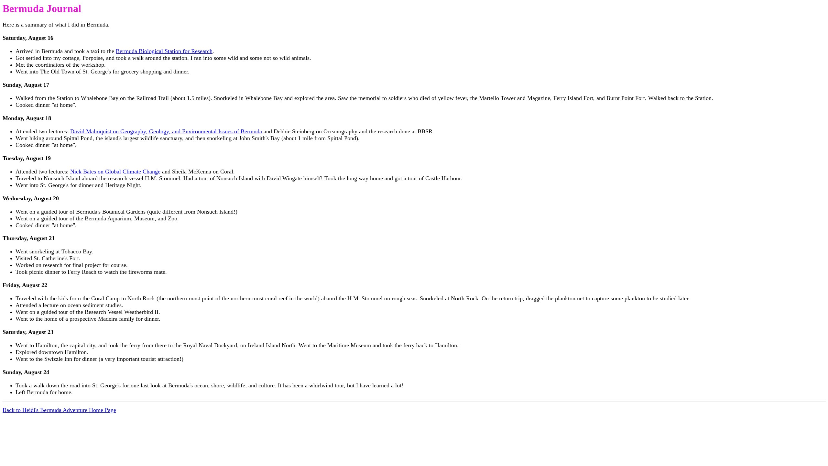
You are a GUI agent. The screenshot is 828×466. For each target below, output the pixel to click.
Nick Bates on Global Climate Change (115, 171)
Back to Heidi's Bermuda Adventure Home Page (59, 410)
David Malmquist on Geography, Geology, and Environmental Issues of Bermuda (166, 131)
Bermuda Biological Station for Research (164, 51)
